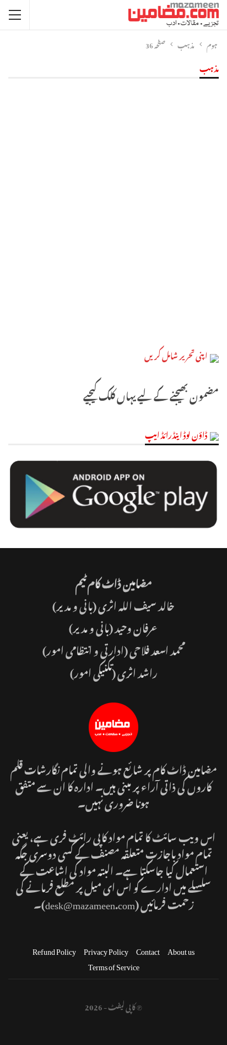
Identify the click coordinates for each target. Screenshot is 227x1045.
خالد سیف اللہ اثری (136, 604)
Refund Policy (54, 949)
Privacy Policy (106, 949)
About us (180, 949)
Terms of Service (113, 965)
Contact (148, 949)
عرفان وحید (137, 626)
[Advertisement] (113, 216)
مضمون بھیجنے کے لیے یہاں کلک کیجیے (151, 394)
